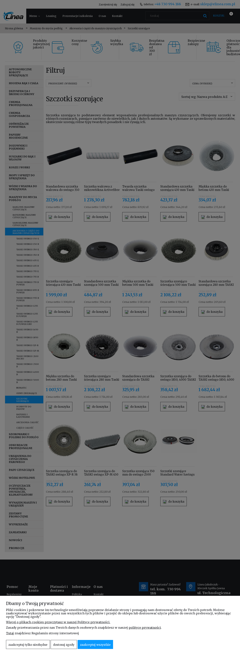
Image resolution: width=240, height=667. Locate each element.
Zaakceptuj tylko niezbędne (27, 645)
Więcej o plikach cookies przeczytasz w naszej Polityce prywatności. (58, 622)
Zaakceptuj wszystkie (95, 645)
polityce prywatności (145, 627)
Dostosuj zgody (63, 645)
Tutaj (10, 633)
